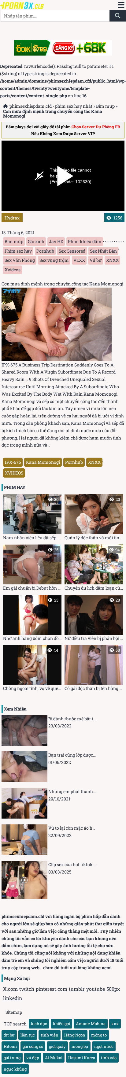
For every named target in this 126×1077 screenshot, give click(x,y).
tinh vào (109, 1057)
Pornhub (45, 251)
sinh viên (49, 1035)
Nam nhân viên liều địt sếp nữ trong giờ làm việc (32, 518)
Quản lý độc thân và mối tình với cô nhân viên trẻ (94, 518)
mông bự (80, 1046)
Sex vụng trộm (54, 260)
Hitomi (10, 1046)
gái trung (12, 1057)
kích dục (39, 1023)
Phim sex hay (18, 251)
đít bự (9, 1035)
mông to (99, 1035)
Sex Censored (72, 251)
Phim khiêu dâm (85, 241)
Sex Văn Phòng (20, 260)
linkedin (12, 998)
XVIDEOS (14, 473)
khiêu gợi (61, 1023)
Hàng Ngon (74, 1035)
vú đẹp (32, 1057)
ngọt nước (103, 1046)
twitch (26, 989)
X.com (10, 989)
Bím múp (105, 106)
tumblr (77, 989)
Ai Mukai (53, 1057)
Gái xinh (36, 241)
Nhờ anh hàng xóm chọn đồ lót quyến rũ (32, 619)
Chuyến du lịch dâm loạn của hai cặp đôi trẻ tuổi (94, 569)
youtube (95, 989)
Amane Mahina (91, 1023)
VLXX (79, 260)
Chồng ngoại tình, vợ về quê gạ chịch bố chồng (32, 669)
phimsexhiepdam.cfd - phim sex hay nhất (50, 106)
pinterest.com (51, 989)
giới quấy (57, 1046)
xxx (115, 1023)
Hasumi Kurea (81, 1057)
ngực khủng (15, 1069)
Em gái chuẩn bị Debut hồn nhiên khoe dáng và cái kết (32, 569)
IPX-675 (13, 462)
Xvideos (12, 270)
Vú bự (96, 260)
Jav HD (56, 241)
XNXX (112, 260)
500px (113, 989)
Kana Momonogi (43, 462)
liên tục (27, 1035)
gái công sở (33, 1046)
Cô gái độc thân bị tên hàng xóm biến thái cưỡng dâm (94, 669)
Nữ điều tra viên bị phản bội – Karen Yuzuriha (94, 619)
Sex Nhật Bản (103, 251)
